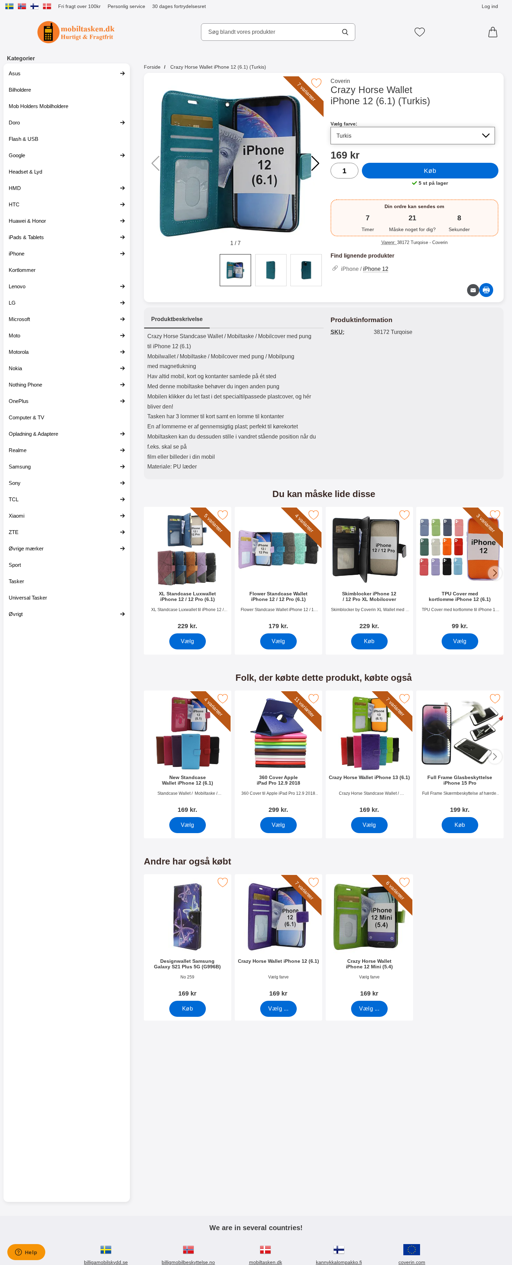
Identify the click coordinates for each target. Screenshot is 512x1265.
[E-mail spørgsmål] (473, 290)
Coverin (340, 81)
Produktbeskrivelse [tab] (177, 319)
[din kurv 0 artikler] (494, 32)
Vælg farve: (344, 124)
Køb (430, 170)
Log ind (490, 6)
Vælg (187, 641)
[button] (315, 163)
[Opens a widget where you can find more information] (26, 1253)
